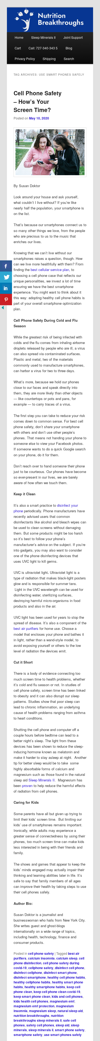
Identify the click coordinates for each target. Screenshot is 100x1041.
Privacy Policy (25, 58)
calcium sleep (66, 958)
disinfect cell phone (69, 967)
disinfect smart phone (60, 972)
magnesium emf (62, 1001)
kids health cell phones (31, 1001)
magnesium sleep (42, 1010)
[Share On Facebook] (6, 266)
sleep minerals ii (41, 1029)
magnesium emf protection (34, 1006)
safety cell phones (40, 1025)
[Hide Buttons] (2, 308)
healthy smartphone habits (45, 986)
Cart (18, 48)
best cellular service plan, (50, 269)
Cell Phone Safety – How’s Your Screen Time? (38, 101)
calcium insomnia (41, 958)
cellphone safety (40, 967)
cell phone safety (41, 953)
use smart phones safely (63, 1034)
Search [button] (69, 58)
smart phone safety (70, 1029)
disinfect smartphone (30, 977)
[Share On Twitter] (6, 277)
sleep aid (62, 1025)
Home (19, 37)
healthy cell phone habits (66, 977)
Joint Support (73, 37)
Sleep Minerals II (43, 37)
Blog (69, 48)
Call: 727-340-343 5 (43, 48)
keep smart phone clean (32, 996)
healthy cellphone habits (32, 982)
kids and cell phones (67, 996)
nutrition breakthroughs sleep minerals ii (38, 1018)
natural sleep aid (70, 1010)
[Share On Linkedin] (6, 288)
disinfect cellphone (28, 972)
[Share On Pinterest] (6, 299)
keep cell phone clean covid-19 (57, 991)
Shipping (49, 58)
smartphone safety (28, 1034)
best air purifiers (26, 628)
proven (27, 785)
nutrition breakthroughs (31, 1015)
